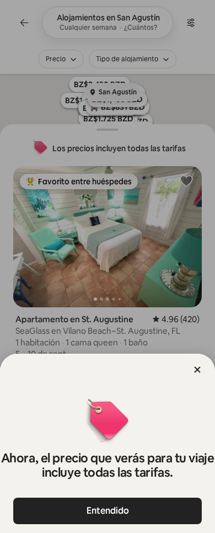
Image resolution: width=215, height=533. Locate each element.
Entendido (108, 510)
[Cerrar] (197, 369)
